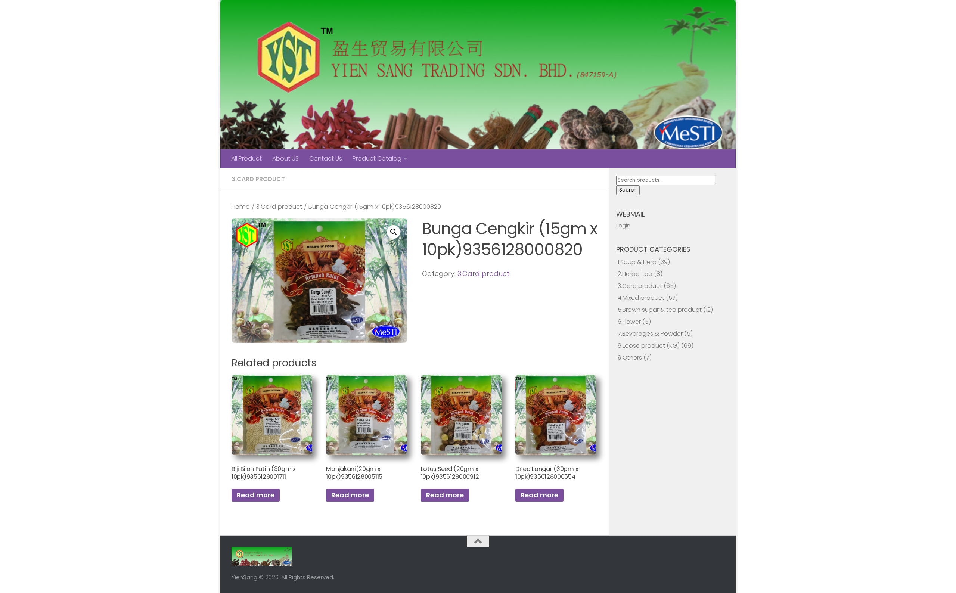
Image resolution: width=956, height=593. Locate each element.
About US (285, 158)
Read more (255, 495)
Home (241, 206)
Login (623, 225)
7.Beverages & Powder (650, 333)
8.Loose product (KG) (649, 345)
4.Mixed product (641, 298)
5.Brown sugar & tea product (660, 309)
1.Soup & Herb (637, 262)
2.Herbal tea (635, 274)
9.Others (630, 357)
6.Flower (629, 321)
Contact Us (325, 158)
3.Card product (258, 179)
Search (628, 189)
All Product (246, 158)
